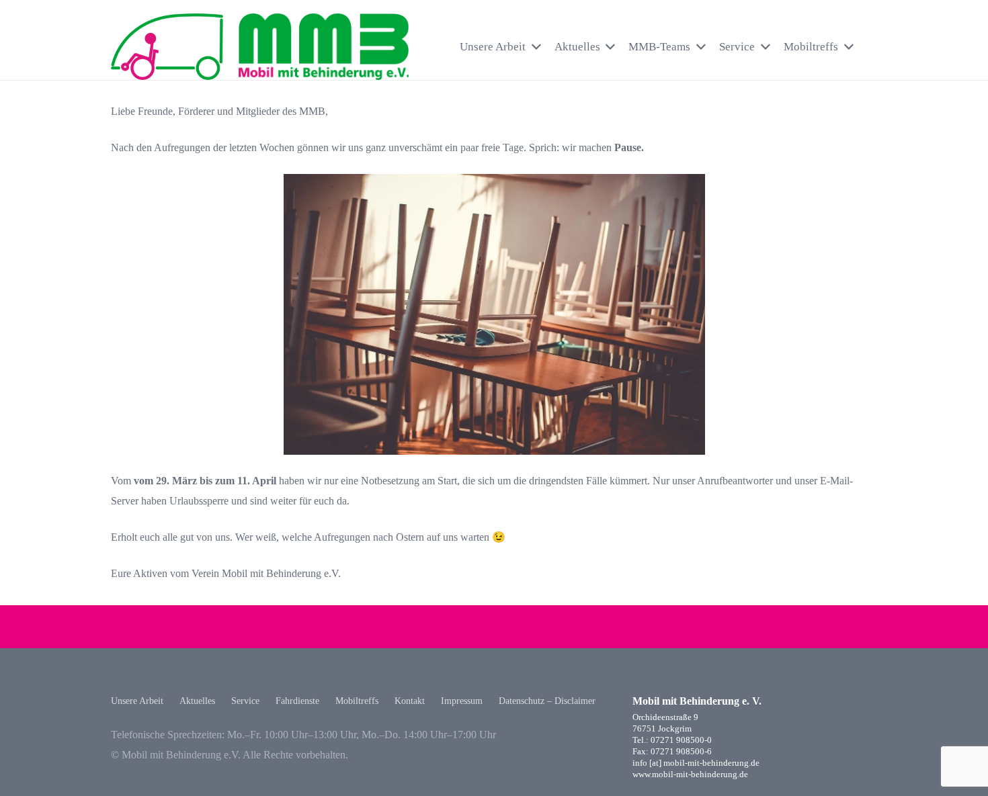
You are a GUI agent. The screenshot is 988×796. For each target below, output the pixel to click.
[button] (870, 47)
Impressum (462, 701)
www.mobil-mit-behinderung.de (690, 774)
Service (245, 701)
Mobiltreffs (356, 701)
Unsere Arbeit (137, 701)
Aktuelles (197, 701)
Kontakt (410, 701)
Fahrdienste (297, 701)
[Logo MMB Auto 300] (167, 47)
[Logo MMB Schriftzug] (324, 47)
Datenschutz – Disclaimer (547, 701)
